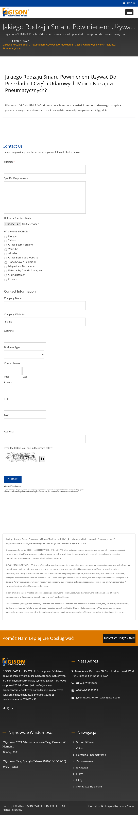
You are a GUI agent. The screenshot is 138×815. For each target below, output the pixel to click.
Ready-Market (127, 806)
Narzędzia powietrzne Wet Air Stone (62, 608)
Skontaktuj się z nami (114, 612)
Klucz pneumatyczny (97, 604)
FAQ (24, 40)
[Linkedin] (12, 709)
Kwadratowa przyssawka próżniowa (75, 612)
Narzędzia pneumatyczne (53, 604)
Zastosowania (84, 761)
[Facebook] (4, 709)
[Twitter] (8, 709)
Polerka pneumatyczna (36, 608)
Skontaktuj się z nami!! (119, 638)
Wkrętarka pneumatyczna (17, 612)
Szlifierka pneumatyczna (117, 604)
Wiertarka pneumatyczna (109, 608)
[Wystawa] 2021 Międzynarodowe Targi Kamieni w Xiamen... (34, 744)
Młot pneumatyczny (88, 608)
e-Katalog (82, 767)
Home (15, 40)
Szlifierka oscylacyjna (15, 608)
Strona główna (85, 742)
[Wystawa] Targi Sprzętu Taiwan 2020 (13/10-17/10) (34, 761)
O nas (80, 748)
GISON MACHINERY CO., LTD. (43, 806)
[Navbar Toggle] (129, 12)
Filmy (79, 774)
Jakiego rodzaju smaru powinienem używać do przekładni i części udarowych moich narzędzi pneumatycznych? (59, 46)
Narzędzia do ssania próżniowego (44, 612)
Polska (131, 3)
